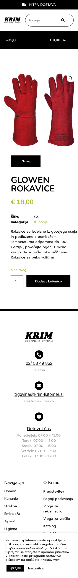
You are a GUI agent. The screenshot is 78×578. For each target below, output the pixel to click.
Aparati (10, 521)
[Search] (61, 20)
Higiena (10, 529)
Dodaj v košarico (48, 281)
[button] (10, 40)
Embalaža (12, 514)
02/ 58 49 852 (39, 363)
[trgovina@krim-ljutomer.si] (39, 385)
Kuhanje (41, 222)
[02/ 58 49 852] (39, 354)
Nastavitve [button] (36, 568)
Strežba (10, 506)
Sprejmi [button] (15, 568)
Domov (10, 491)
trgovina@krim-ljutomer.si (39, 394)
